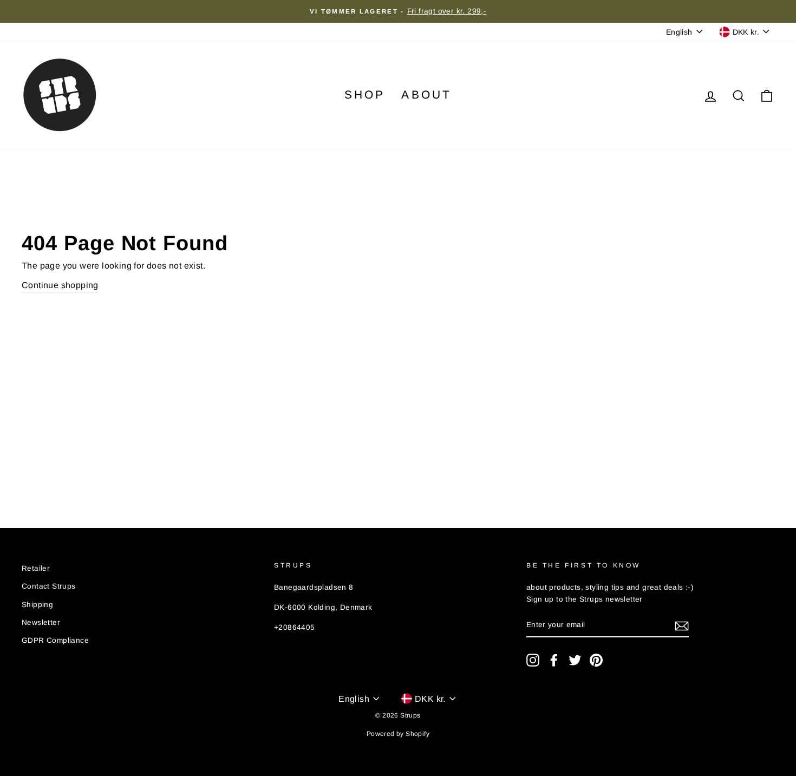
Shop (365, 94)
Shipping (37, 605)
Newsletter (41, 622)
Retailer (36, 568)
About (426, 94)
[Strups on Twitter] (575, 660)
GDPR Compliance (55, 640)
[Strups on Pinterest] (596, 660)
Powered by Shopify (398, 734)
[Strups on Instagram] (532, 660)
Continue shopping (60, 285)
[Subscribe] (682, 625)
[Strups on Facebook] (553, 660)
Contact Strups (49, 586)
